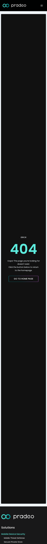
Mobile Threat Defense (14, 538)
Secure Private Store (13, 542)
